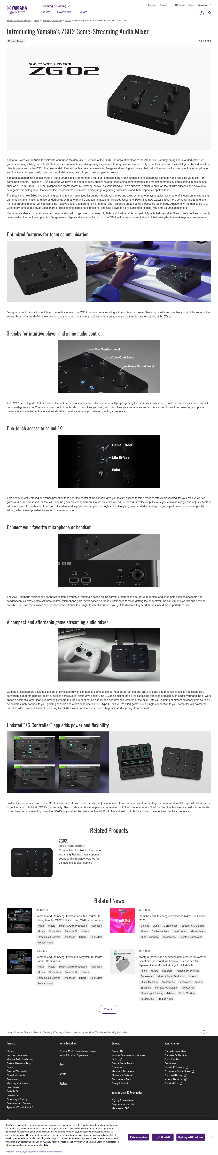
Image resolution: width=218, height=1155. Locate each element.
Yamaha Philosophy (174, 1067)
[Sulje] (212, 1137)
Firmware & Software (122, 1075)
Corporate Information (175, 1051)
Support (163, 4)
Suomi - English (186, 4)
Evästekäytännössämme (50, 1151)
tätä (46, 1144)
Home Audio (13, 1095)
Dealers (151, 4)
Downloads (64, 12)
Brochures (117, 1067)
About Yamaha (172, 1043)
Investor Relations (173, 1079)
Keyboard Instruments (18, 1055)
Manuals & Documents (123, 1071)
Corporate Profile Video (176, 1055)
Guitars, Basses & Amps (19, 1063)
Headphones (13, 1087)
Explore (82, 12)
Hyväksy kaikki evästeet (191, 1137)
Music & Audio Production (20, 1059)
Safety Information (121, 1083)
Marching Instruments (17, 1083)
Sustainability (171, 1083)
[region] (109, 1137)
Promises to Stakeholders (177, 1071)
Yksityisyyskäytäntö (25, 1151)
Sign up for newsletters (123, 1100)
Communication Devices (19, 1103)
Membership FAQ (120, 1108)
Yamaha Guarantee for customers (128, 1055)
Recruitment (170, 1063)
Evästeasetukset (138, 1137)
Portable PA (13, 1091)
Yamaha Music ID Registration (127, 1092)
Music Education (67, 1043)
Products (45, 12)
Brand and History (173, 1075)
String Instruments (16, 1075)
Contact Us (117, 1051)
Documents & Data (121, 1079)
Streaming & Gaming (53, 6)
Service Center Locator (123, 1063)
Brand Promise (172, 1059)
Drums (10, 1067)
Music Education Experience (73, 1055)
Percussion (12, 1079)
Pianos (10, 1051)
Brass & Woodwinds (17, 1071)
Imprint (10, 1151)
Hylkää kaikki (163, 1137)
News (68, 20)
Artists (62, 1074)
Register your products (123, 1104)
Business (202, 4)
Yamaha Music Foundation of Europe (77, 1051)
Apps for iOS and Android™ (20, 1107)
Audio (36, 20)
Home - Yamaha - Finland (18, 20)
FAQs (115, 1059)
